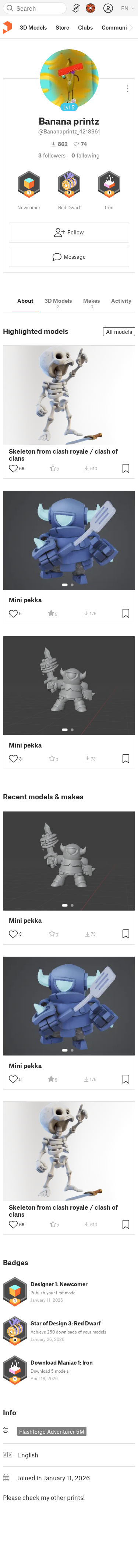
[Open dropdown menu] (127, 85)
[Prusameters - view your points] (90, 8)
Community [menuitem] (117, 27)
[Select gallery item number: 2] (72, 584)
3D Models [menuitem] (33, 27)
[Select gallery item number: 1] (65, 584)
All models (119, 331)
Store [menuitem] (62, 27)
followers (52, 155)
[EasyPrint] (76, 8)
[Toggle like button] (13, 468)
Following (85, 155)
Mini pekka (25, 599)
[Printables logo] (7, 27)
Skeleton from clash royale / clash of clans (63, 455)
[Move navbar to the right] (130, 27)
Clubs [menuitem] (85, 27)
